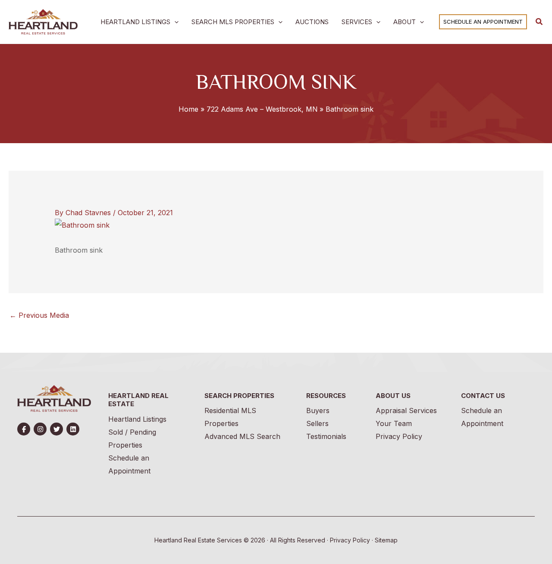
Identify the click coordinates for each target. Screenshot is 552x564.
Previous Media (39, 315)
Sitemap (386, 540)
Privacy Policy (350, 540)
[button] (174, 21)
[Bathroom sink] (82, 224)
